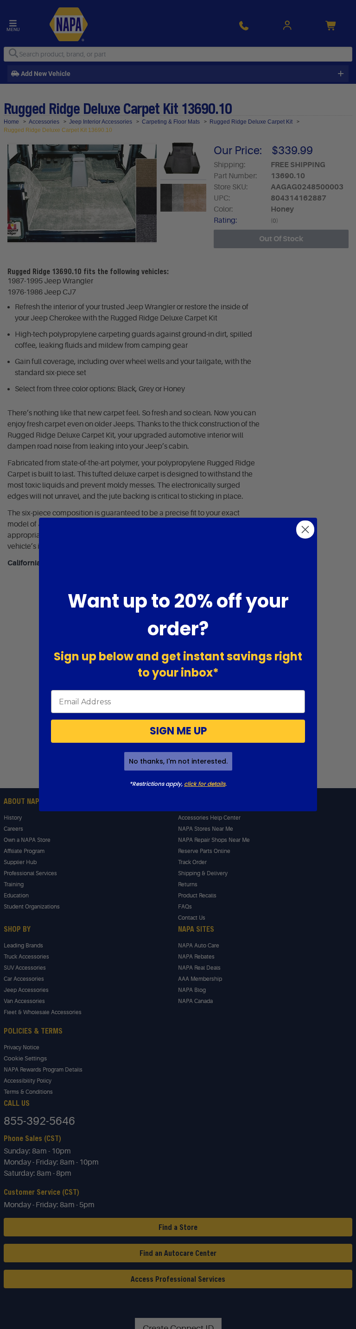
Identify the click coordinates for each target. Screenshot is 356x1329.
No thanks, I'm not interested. (178, 761)
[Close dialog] (305, 529)
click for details (204, 784)
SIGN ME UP (178, 731)
